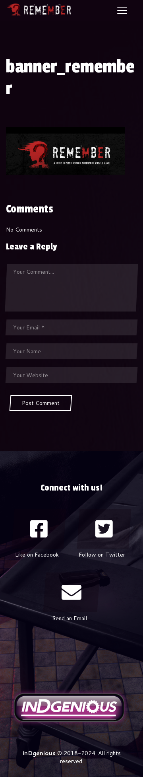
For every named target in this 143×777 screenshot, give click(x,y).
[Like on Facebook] (39, 529)
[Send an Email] (71, 592)
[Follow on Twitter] (104, 529)
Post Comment (41, 403)
